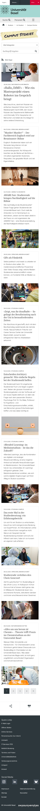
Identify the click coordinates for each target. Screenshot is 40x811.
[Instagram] (3, 782)
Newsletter (24, 793)
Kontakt (4, 797)
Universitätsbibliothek (8, 757)
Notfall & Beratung (7, 748)
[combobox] (20, 45)
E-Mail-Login (5, 723)
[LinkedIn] (14, 782)
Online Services (6, 732)
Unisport (4, 765)
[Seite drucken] (29, 706)
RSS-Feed (8, 60)
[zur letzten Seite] (33, 691)
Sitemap (4, 793)
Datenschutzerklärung (27, 789)
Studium (10, 25)
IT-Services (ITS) (7, 744)
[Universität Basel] (13, 10)
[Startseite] (3, 25)
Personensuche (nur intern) (11, 736)
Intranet (4, 769)
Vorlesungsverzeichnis (9, 761)
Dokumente (15, 2)
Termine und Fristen (8, 752)
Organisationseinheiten (6, 2)
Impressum (5, 789)
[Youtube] (25, 782)
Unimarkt (4, 740)
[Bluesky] (36, 782)
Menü (33, 20)
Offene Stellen (6, 727)
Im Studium (20, 25)
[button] (10, 706)
